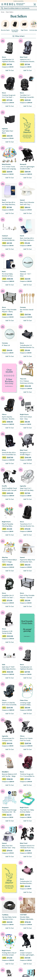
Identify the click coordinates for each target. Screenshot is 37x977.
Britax (4, 450)
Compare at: (7, 67)
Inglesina (5, 128)
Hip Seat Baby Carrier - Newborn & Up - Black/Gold (9, 918)
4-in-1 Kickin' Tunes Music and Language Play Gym (9, 168)
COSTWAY (23, 914)
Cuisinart (5, 236)
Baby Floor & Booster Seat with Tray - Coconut (27, 203)
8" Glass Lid (6, 345)
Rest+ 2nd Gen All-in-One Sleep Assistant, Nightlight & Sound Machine (27, 239)
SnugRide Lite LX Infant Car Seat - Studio (8, 596)
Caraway (23, 271)
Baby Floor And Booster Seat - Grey (8, 847)
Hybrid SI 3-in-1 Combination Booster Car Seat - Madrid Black (27, 60)
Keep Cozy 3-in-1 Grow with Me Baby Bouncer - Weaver (26, 489)
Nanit (4, 271)
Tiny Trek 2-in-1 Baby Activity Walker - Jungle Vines (27, 811)
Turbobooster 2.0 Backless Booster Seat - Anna (26, 882)
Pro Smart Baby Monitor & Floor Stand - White (7, 275)
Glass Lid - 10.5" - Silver (26, 275)
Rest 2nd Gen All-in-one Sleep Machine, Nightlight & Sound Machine (8, 203)
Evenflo (4, 486)
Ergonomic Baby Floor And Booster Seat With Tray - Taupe (27, 561)
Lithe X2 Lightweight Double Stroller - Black (27, 168)
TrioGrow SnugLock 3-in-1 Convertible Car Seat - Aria (27, 775)
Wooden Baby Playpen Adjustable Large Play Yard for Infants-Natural (26, 918)
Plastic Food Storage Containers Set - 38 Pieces (9, 811)
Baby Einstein (6, 164)
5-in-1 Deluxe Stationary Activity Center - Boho (26, 382)
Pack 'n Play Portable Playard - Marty (9, 310)
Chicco (4, 414)
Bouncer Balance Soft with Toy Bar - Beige (9, 775)
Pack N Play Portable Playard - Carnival (27, 596)
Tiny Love (23, 378)
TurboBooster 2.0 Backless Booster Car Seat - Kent (27, 346)
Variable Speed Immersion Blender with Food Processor (9, 239)
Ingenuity (23, 486)
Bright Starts (24, 414)
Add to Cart (9, 70)
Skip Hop (5, 557)
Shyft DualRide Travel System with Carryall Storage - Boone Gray (9, 489)
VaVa (3, 664)
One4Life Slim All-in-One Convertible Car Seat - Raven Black (9, 454)
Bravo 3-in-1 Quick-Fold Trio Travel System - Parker (26, 739)
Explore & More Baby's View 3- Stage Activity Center (9, 561)
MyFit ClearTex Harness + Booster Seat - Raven (8, 418)
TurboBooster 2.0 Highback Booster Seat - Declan (8, 60)
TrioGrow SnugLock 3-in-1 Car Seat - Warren (8, 96)
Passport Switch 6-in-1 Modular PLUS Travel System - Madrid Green (27, 847)
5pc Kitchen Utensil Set (26, 310)
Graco (4, 57)
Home (2, 12)
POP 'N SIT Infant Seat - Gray (26, 418)
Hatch (4, 200)
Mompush (23, 164)
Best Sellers (9, 12)
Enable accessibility (18, 1)
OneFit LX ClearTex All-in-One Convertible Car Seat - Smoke (9, 704)
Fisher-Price (24, 700)
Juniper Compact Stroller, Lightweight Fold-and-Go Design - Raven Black (27, 954)
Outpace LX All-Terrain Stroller (7, 632)
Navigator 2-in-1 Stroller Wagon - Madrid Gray (25, 454)
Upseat (22, 200)
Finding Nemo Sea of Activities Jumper (9, 954)
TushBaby (5, 914)
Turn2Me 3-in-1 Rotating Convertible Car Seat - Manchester (27, 96)
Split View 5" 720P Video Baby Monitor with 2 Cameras (8, 668)
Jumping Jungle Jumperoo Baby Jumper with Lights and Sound (26, 704)
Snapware (5, 807)
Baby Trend (23, 57)
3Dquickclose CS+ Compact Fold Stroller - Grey (8, 739)
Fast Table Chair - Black (8, 132)
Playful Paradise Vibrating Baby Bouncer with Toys (8, 525)
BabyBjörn (5, 772)
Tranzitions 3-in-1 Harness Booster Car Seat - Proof (27, 525)
